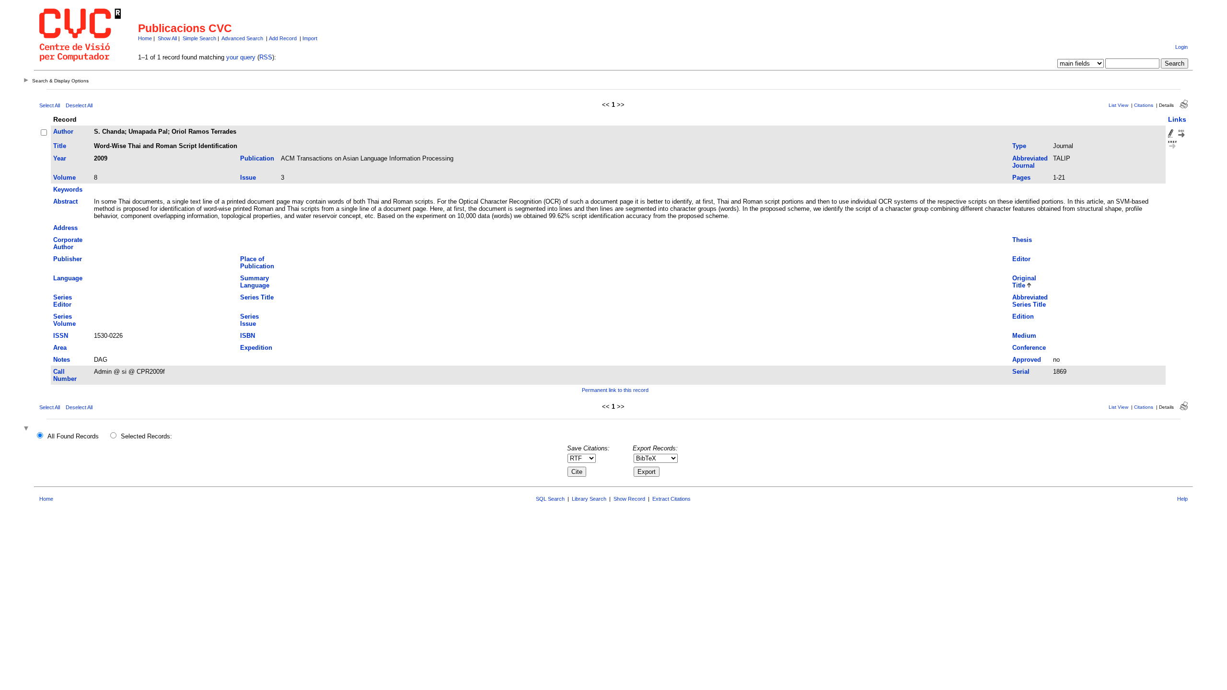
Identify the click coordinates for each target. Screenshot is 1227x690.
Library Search (589, 499)
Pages (1021, 177)
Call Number (65, 375)
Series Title (257, 297)
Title (59, 146)
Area (60, 347)
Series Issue (249, 320)
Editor (1021, 259)
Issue (248, 177)
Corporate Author (67, 243)
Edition (1023, 316)
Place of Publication (257, 262)
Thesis (1022, 239)
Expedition (256, 347)
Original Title (1024, 282)
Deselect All (79, 105)
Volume (64, 177)
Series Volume (64, 320)
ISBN (247, 335)
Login (1181, 47)
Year (59, 158)
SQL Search (550, 499)
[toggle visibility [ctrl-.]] (27, 429)
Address (65, 227)
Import (309, 38)
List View (1118, 105)
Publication (257, 158)
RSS (265, 57)
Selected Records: (146, 436)
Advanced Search (242, 38)
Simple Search (199, 38)
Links (1177, 119)
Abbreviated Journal (1030, 162)
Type (1019, 146)
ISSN (60, 335)
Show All (167, 38)
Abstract (65, 201)
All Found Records (73, 436)
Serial (1021, 371)
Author (63, 131)
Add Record (283, 38)
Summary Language (254, 282)
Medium (1024, 335)
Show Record (629, 499)
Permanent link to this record (615, 390)
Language (67, 278)
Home (145, 38)
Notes (61, 359)
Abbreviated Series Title (1030, 301)
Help (1182, 499)
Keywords (67, 189)
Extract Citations (671, 499)
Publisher (67, 259)
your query (240, 57)
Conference (1029, 347)
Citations (1143, 105)
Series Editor (62, 301)
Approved (1026, 359)
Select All (49, 105)
